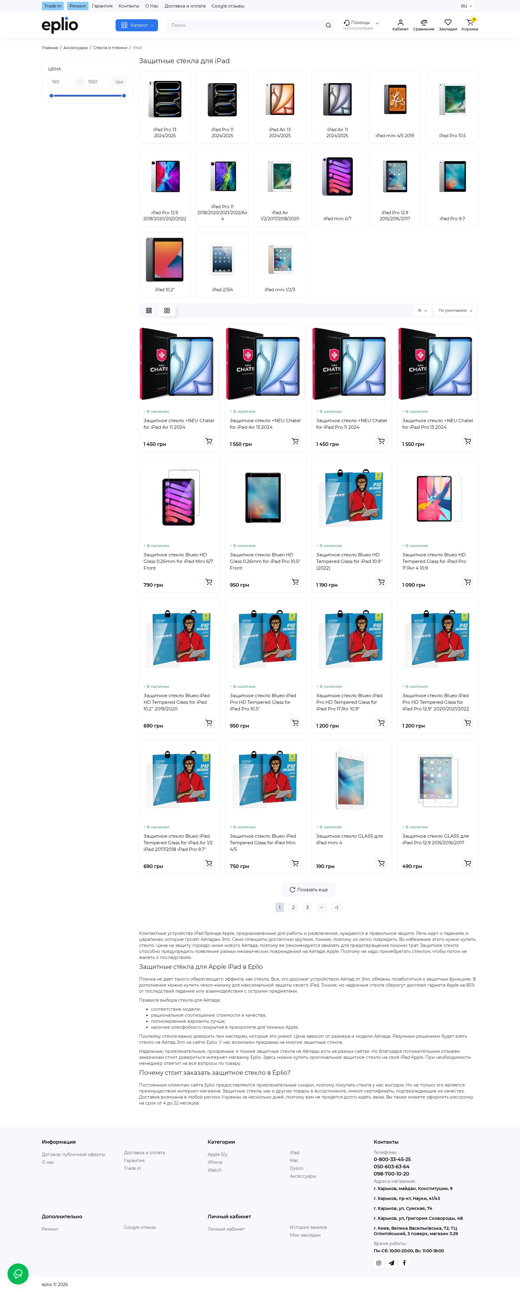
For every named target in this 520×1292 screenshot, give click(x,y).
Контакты (129, 6)
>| (336, 907)
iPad (294, 1152)
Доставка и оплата (185, 6)
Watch (214, 1170)
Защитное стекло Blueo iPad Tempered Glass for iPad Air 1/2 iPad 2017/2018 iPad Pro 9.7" (178, 842)
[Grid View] (167, 310)
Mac (294, 1160)
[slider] (51, 95)
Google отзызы (140, 1227)
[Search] (328, 25)
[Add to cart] (209, 441)
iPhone (215, 1162)
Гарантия (102, 6)
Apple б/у (218, 1154)
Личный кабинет (226, 1229)
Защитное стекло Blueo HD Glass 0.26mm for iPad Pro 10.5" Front (265, 561)
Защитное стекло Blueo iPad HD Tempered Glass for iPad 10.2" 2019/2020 (177, 702)
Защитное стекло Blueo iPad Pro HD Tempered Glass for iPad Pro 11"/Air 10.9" (349, 702)
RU (464, 6)
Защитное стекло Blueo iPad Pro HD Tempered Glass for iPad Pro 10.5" (263, 702)
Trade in (132, 1168)
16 (420, 310)
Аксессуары (303, 1176)
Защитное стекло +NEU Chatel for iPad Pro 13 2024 (437, 424)
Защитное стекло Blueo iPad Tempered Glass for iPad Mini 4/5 (263, 842)
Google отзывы (228, 6)
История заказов (308, 1227)
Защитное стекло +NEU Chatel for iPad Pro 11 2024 (351, 424)
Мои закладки (305, 1235)
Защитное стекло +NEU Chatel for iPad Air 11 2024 (179, 424)
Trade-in (52, 6)
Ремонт (78, 6)
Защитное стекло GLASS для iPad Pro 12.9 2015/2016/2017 (435, 839)
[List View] (149, 310)
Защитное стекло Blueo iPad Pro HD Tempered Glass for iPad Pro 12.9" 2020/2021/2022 (435, 702)
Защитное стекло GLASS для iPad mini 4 (349, 839)
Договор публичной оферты (73, 1154)
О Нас (152, 6)
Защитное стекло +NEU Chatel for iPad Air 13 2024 (265, 424)
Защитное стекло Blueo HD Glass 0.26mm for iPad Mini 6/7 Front (178, 561)
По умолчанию (453, 310)
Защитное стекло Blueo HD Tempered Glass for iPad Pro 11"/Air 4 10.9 (434, 561)
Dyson (296, 1168)
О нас (48, 1162)
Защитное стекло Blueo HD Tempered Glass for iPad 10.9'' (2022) (349, 561)
